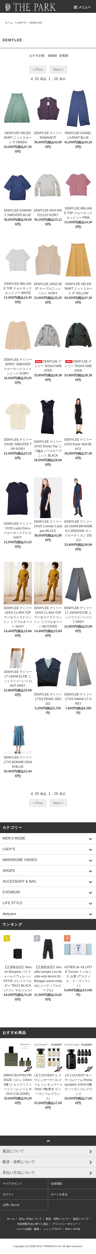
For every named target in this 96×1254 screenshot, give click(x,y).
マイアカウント (12, 1183)
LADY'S (21, 22)
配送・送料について (57, 1218)
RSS (68, 1229)
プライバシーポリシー (65, 1223)
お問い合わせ (11, 1204)
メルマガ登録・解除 (27, 1229)
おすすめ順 (37, 55)
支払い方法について (30, 1218)
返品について (80, 1218)
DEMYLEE (36, 22)
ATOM (76, 1229)
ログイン (8, 1194)
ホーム (9, 22)
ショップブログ (52, 1229)
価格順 (52, 55)
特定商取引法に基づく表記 (32, 1223)
